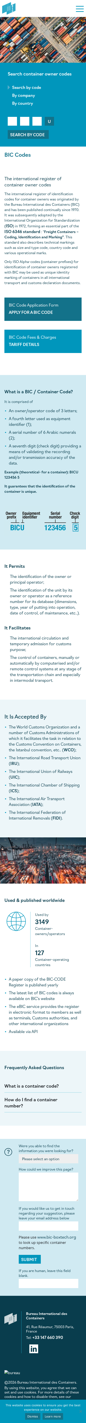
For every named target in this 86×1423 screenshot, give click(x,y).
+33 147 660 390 (47, 1337)
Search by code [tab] (26, 87)
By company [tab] (23, 95)
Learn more (53, 1416)
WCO (69, 749)
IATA (36, 804)
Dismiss (32, 1416)
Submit (29, 1259)
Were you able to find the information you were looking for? (46, 1148)
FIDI (56, 818)
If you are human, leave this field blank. (45, 1273)
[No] (80, 1411)
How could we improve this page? (46, 1169)
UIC (14, 777)
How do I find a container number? (30, 1102)
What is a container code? (31, 1086)
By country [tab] (22, 103)
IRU (13, 763)
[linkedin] (33, 1348)
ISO (9, 225)
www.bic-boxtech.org (56, 1237)
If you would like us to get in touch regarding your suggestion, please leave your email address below (47, 1213)
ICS (13, 790)
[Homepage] (8, 8)
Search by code (27, 134)
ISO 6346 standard (22, 231)
